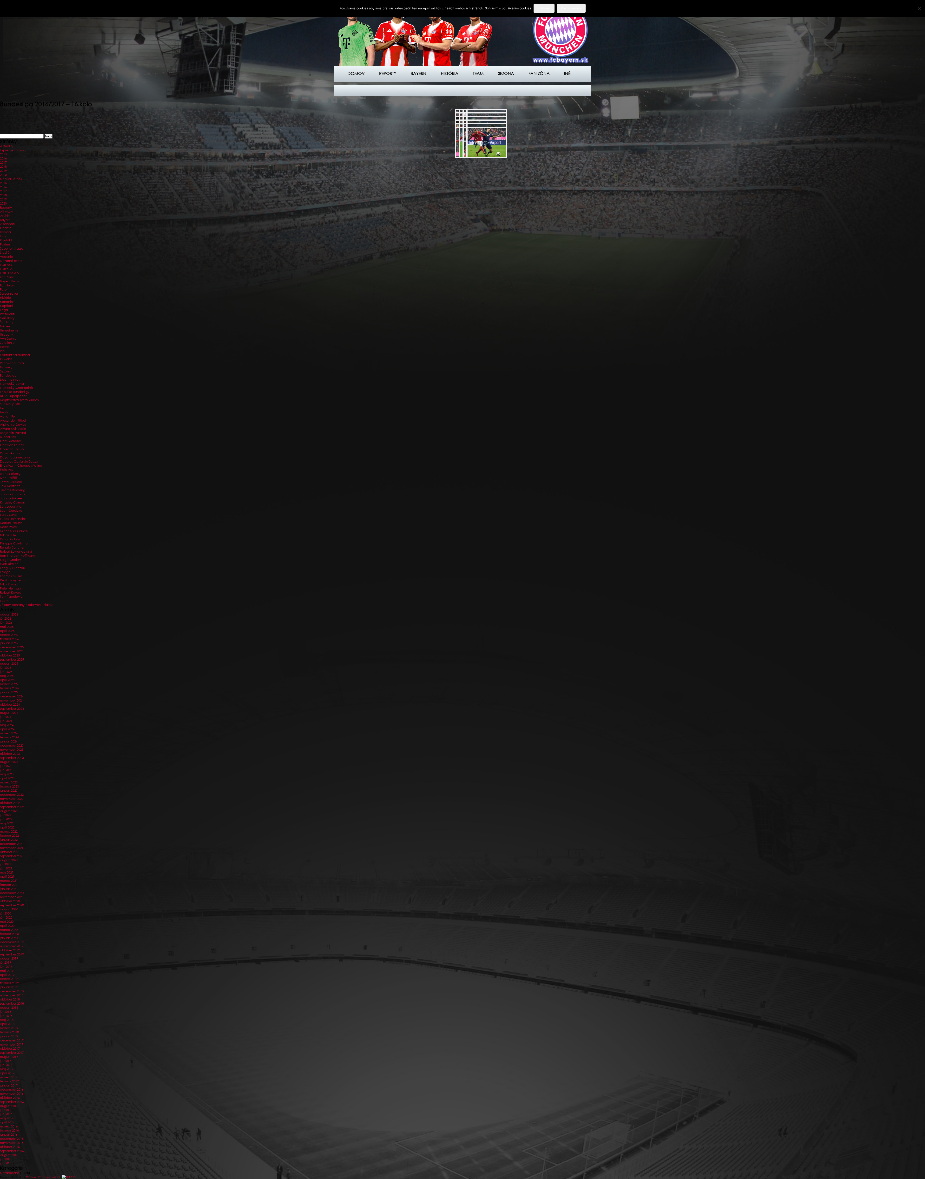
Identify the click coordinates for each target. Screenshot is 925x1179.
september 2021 (12, 856)
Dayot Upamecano (15, 457)
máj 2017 (6, 1069)
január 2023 (9, 790)
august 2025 (9, 664)
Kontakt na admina (15, 355)
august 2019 (9, 958)
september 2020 (12, 905)
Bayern (418, 73)
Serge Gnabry (10, 560)
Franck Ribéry (10, 474)
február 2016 (9, 1130)
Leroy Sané (8, 515)
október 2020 (10, 901)
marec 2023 (9, 782)
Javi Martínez (10, 486)
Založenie (7, 343)
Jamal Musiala (11, 482)
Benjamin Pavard (13, 433)
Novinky (6, 367)
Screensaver (9, 293)
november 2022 (11, 799)
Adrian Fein (8, 416)
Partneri (6, 244)
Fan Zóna (7, 277)
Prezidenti (7, 314)
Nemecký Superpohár (16, 388)
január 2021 (9, 889)
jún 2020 (6, 917)
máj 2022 (6, 823)
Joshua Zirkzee (11, 498)
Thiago (5, 572)
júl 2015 (5, 1159)
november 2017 (11, 1044)
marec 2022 (9, 831)
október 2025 (10, 655)
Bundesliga (8, 375)
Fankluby (7, 285)
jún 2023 (6, 770)
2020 (3, 175)
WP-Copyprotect (49, 1177)
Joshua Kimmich (12, 494)
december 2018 (12, 991)
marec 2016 (9, 1126)
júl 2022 (5, 815)
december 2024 (12, 696)
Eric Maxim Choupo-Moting (21, 466)
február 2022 (9, 836)
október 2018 (10, 999)
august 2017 (9, 1057)
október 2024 (10, 704)
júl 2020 (5, 913)
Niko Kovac (9, 584)
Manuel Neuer (11, 523)
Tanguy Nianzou (12, 568)
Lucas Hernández (13, 519)
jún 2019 (6, 967)
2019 (3, 171)
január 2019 (9, 987)
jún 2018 (6, 1016)
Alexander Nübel (13, 420)
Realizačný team (13, 580)
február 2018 (9, 1032)
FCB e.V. (6, 269)
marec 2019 (9, 979)
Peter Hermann (11, 588)
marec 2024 (9, 733)
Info (3, 236)
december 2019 (12, 942)
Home (4, 347)
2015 (3, 154)
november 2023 (11, 750)
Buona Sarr (8, 437)
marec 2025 (9, 684)
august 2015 (9, 1155)
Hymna (5, 232)
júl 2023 (5, 766)
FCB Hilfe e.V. (10, 273)
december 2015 (12, 1139)
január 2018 (9, 1036)
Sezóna (506, 73)
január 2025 (9, 692)
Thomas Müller (11, 576)
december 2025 (12, 647)
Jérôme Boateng (12, 490)
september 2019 (12, 954)
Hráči (4, 412)
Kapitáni (6, 306)
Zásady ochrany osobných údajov (26, 605)
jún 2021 (6, 868)
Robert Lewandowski (16, 552)
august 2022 (9, 811)
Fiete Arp (6, 470)
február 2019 (9, 983)
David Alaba (10, 453)
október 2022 (10, 803)
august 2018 (9, 1008)
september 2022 (12, 807)
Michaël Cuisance (14, 531)
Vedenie (6, 257)
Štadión (6, 253)
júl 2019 (5, 962)
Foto (3, 289)
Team (478, 73)
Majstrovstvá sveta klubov (19, 400)
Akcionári (7, 224)
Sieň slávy (7, 318)
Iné (567, 73)
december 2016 (12, 1089)
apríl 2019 (7, 975)
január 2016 (9, 1135)
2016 (3, 158)
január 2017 (9, 1085)
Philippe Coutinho (14, 543)
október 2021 (10, 852)
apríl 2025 (7, 680)
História (449, 73)
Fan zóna (539, 73)
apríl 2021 (7, 876)
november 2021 (11, 848)
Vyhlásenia (8, 339)
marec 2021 (9, 881)
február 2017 (9, 1081)
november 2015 (11, 1143)
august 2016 (9, 1106)
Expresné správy (12, 150)
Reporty (387, 73)
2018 (3, 167)
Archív (5, 216)
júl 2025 (5, 668)
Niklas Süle (8, 535)
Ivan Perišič (8, 478)
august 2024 (9, 713)
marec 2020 (9, 930)
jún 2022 (6, 819)
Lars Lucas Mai (11, 506)
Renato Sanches (12, 547)
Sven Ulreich (9, 564)
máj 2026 (6, 627)
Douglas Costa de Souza (19, 461)
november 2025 (11, 651)
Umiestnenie (9, 330)
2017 (3, 162)
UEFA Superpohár (13, 396)
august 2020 (9, 909)
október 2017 (10, 1049)
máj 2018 (6, 1020)
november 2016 (11, 1094)
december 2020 (12, 893)
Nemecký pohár (12, 384)
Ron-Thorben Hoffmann (18, 556)
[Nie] (919, 8)
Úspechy (6, 334)
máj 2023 (6, 774)
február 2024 (9, 737)
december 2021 (12, 844)
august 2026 (9, 614)
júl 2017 (5, 1061)
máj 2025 (6, 676)
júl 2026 (5, 618)
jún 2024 (6, 721)
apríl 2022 (7, 827)
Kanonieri (7, 302)
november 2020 (11, 897)
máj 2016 (6, 1118)
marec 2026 (9, 635)
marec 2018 (9, 1028)
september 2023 (12, 758)
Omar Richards (11, 539)
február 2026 (9, 639)
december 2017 (12, 1040)
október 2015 (10, 1147)
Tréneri (5, 326)
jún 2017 (6, 1065)
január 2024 (9, 741)
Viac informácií (571, 8)
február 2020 (9, 934)
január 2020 (9, 938)
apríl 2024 (7, 729)
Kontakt (6, 240)
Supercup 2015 (11, 404)
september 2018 (12, 1003)
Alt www (6, 212)
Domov (356, 73)
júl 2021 (5, 864)
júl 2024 (5, 717)
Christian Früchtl (12, 445)
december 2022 (12, 795)
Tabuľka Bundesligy (14, 392)
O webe (6, 359)
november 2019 (11, 946)
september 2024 (12, 709)
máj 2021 (6, 872)
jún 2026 (6, 623)
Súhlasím (544, 8)
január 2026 (9, 643)
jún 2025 (6, 672)
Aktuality (6, 146)
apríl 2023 (7, 778)
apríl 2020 (7, 926)
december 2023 (12, 745)
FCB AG (6, 265)
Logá (4, 310)
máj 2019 (6, 971)
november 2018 (11, 995)
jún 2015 (6, 1163)
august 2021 (9, 860)
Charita (6, 228)
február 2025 (9, 688)
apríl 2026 (7, 631)
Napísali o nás (11, 179)
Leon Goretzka (11, 511)
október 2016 (10, 1098)
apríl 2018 (7, 1024)
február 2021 (9, 885)
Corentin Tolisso (12, 449)
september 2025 (12, 659)
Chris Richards (10, 441)
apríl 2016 (7, 1122)
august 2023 (9, 762)
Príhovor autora (12, 363)
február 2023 (9, 786)
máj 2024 (6, 725)
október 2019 (10, 950)
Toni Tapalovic (11, 597)
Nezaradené (9, 1173)
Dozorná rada (11, 261)
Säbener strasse (11, 248)
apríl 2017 (7, 1073)
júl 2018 (5, 1012)
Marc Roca (8, 527)
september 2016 (12, 1102)
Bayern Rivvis (9, 281)
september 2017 (12, 1053)
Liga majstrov (10, 380)
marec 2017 (9, 1077)
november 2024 (11, 700)
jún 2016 (6, 1114)
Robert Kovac (10, 592)
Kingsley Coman (12, 502)
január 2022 (9, 840)
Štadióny (6, 322)
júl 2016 (5, 1110)
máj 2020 (6, 922)
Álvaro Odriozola (13, 429)
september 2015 (12, 1151)
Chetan (31, 1177)
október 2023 (10, 754)
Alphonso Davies (13, 425)
